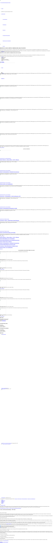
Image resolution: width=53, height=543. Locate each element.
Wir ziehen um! (3, 497)
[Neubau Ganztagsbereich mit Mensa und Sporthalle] (5, 223)
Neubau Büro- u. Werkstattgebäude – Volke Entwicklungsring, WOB (10, 196)
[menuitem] (27, 500)
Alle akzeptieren (2, 508)
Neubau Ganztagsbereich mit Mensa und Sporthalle (7, 232)
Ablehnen (7, 542)
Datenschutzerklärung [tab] (2, 538)
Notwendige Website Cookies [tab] (3, 517)
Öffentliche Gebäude (6, 231)
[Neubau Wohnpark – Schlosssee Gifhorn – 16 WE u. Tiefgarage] (7, 62)
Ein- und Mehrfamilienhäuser (7, 158)
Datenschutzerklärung (18, 508)
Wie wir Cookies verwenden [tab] (3, 512)
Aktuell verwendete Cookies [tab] (3, 527)
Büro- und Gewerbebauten (7, 170)
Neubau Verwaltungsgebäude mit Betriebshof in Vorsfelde (8, 208)
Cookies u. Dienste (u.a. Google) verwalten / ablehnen (10, 508)
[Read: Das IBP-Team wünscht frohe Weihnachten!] (2, 389)
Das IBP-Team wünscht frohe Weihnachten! (6, 443)
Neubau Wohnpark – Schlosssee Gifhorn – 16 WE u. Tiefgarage (9, 159)
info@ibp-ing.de (4, 320)
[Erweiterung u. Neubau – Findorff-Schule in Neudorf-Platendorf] (5, 211)
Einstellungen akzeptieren (3, 542)
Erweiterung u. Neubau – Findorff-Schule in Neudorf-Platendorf (9, 220)
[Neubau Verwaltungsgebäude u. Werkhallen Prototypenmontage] (5, 162)
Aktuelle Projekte (2, 158)
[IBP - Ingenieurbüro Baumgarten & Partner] (5, 2)
